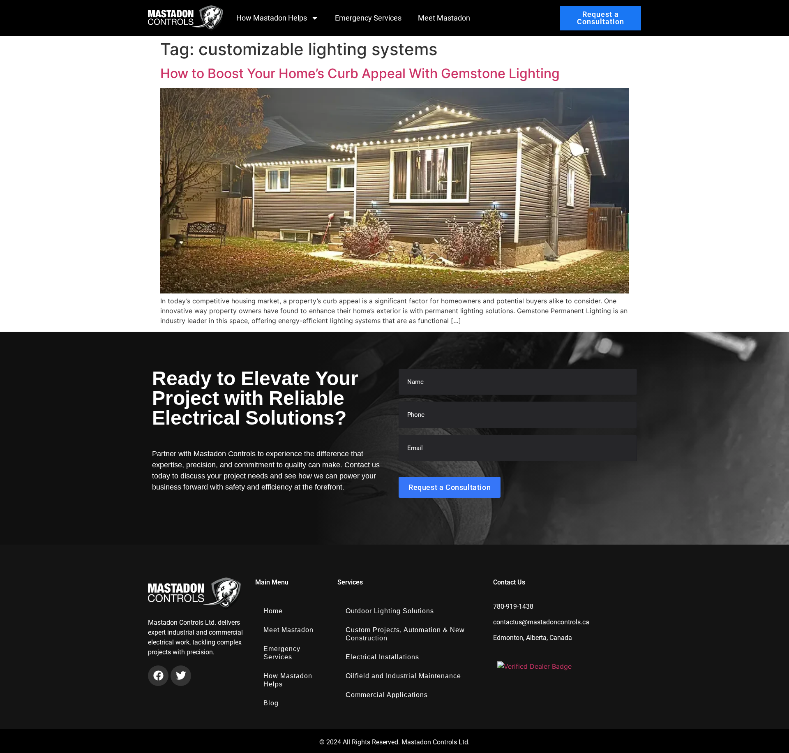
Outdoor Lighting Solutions (390, 610)
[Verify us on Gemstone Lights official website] (534, 666)
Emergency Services (368, 18)
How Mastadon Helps (271, 18)
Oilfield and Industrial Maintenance (403, 675)
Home (273, 610)
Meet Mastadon (444, 18)
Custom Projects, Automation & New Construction (405, 634)
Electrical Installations (382, 657)
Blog (271, 703)
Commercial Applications (387, 694)
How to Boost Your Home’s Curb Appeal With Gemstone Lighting (360, 73)
